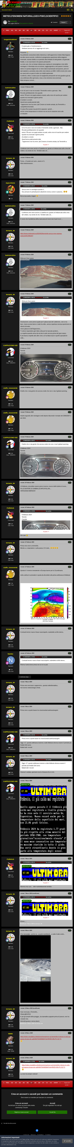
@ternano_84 (25, 784)
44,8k (11, 55)
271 (47, 30)
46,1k (11, 103)
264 (20, 30)
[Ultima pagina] (60, 30)
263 (16, 30)
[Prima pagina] (3, 30)
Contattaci (40, 1135)
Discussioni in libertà (26, 23)
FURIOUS (10, 121)
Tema (33, 1135)
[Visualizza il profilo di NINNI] (11, 1040)
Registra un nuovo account (22, 1112)
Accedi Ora (52, 1112)
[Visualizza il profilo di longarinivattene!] (11, 46)
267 (31, 30)
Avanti (56, 30)
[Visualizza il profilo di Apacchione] (11, 189)
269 (39, 30)
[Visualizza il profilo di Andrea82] (5, 22)
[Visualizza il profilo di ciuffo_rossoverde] (11, 395)
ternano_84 (38, 42)
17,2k (11, 404)
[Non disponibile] (46, 316)
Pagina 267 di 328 (67, 31)
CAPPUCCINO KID (10, 345)
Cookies (48, 1135)
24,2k (11, 361)
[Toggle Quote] (22, 42)
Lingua (25, 1135)
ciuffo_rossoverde (10, 388)
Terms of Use (25, 1139)
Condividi (54, 22)
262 (12, 30)
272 (51, 30)
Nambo (10, 654)
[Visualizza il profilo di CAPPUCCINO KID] (11, 352)
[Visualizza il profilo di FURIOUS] (11, 128)
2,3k (11, 198)
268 (35, 30)
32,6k (11, 174)
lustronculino (10, 88)
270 (43, 30)
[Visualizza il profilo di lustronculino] (11, 94)
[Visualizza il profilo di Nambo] (11, 660)
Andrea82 (13, 21)
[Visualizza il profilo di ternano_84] (11, 165)
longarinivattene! (10, 39)
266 (28, 30)
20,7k (11, 1049)
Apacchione (10, 183)
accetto (68, 1141)
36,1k (11, 137)
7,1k (11, 669)
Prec (7, 30)
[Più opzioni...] (69, 39)
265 (24, 30)
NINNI (10, 1034)
